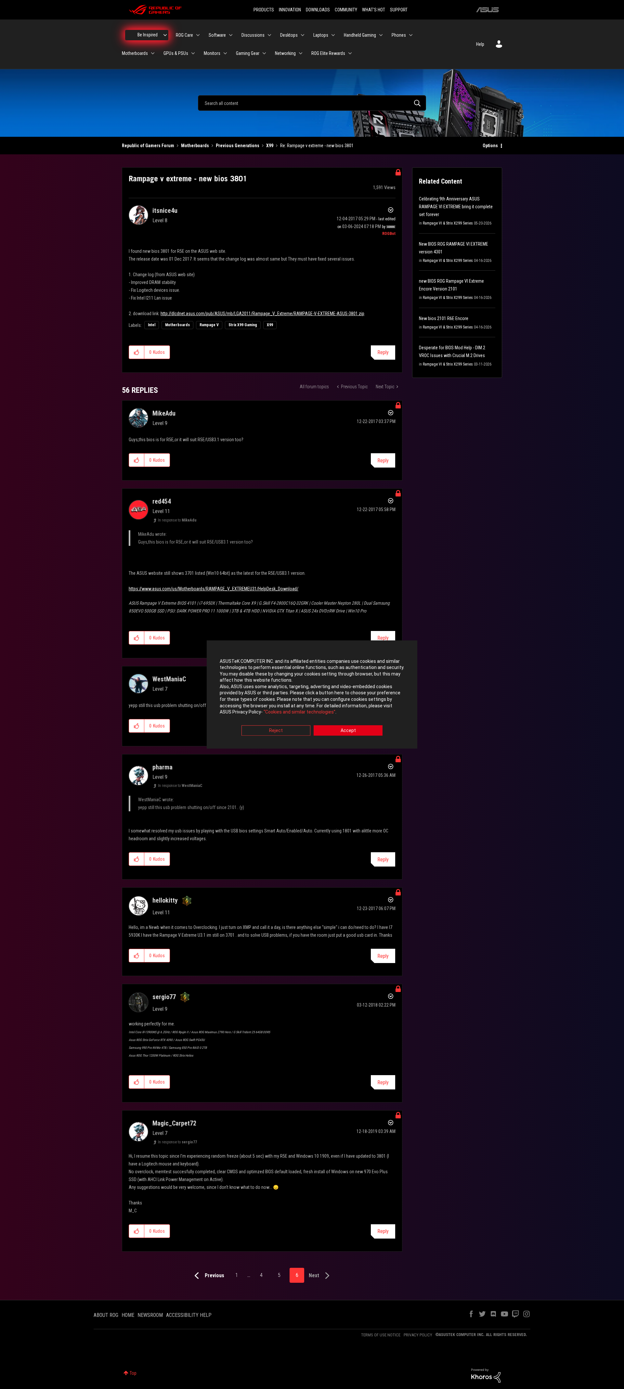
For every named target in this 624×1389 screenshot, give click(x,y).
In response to (177, 520)
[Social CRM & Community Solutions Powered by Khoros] (485, 1375)
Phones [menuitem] (399, 35)
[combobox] (312, 103)
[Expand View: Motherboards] (153, 53)
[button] (136, 352)
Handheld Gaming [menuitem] (360, 35)
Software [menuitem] (217, 35)
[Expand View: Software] (231, 35)
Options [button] (490, 145)
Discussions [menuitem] (253, 35)
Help (480, 44)
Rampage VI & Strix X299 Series (448, 223)
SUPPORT (399, 9)
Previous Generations (237, 145)
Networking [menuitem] (285, 53)
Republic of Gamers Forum (148, 145)
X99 (269, 145)
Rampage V (209, 325)
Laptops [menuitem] (320, 35)
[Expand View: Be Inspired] (165, 35)
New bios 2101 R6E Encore (443, 318)
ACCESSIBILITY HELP (189, 1315)
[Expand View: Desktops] (302, 35)
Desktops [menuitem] (289, 35)
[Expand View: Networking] (300, 53)
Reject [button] (276, 730)
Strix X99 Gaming (242, 325)
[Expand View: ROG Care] (198, 35)
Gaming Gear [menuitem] (247, 53)
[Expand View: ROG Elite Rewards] (350, 53)
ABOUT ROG (106, 1315)
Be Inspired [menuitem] (147, 34)
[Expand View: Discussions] (269, 35)
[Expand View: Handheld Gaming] (381, 35)
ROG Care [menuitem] (184, 35)
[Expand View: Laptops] (333, 35)
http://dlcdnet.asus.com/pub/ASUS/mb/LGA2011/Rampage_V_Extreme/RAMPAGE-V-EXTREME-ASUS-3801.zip (262, 313)
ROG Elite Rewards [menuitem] (328, 53)
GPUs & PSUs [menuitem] (175, 53)
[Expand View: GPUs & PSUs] (193, 53)
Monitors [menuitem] (212, 53)
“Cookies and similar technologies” (299, 712)
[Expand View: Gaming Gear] (264, 53)
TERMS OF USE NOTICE (380, 1334)
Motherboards (195, 145)
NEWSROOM (150, 1315)
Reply (383, 352)
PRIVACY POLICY (418, 1334)
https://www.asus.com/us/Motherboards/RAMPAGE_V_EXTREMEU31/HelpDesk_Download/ (213, 588)
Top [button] (133, 1373)
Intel (151, 325)
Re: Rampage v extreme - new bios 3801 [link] (317, 145)
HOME (128, 1315)
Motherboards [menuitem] (135, 53)
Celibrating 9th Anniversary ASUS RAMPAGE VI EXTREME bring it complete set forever (456, 206)
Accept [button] (348, 730)
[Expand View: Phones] (411, 35)
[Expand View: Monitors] (225, 53)
